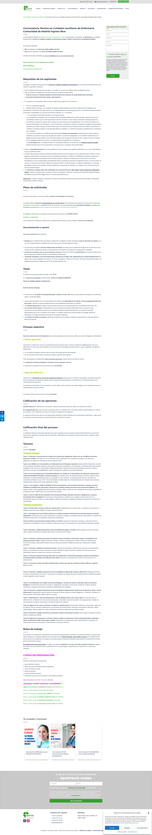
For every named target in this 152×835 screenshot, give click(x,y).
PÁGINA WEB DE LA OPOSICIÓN (32, 69)
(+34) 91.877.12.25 (86, 1)
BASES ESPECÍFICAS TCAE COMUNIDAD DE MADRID (38, 62)
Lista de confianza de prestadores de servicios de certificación (58, 207)
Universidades (101, 8)
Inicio (24, 17)
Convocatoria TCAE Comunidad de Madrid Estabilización (60, 754)
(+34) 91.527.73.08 (57, 820)
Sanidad (82, 8)
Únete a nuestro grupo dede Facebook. (41, 693)
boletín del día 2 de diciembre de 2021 (53, 37)
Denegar (127, 828)
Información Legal (132, 831)
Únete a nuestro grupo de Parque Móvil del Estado (38, 690)
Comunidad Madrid (49, 8)
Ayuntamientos (72, 8)
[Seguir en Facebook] (24, 820)
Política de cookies (122, 831)
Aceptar (112, 828)
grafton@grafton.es (57, 687)
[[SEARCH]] (113, 1)
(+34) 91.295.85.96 (57, 816)
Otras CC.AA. (61, 8)
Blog (127, 8)
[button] (148, 813)
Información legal (98, 830)
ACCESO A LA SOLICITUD (30, 217)
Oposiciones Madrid (37, 17)
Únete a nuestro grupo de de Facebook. (42, 700)
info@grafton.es (109, 67)
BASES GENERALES (28, 66)
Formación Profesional (115, 8)
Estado (38, 8)
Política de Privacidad (76, 788)
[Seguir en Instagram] (28, 820)
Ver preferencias (142, 828)
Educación (91, 8)
